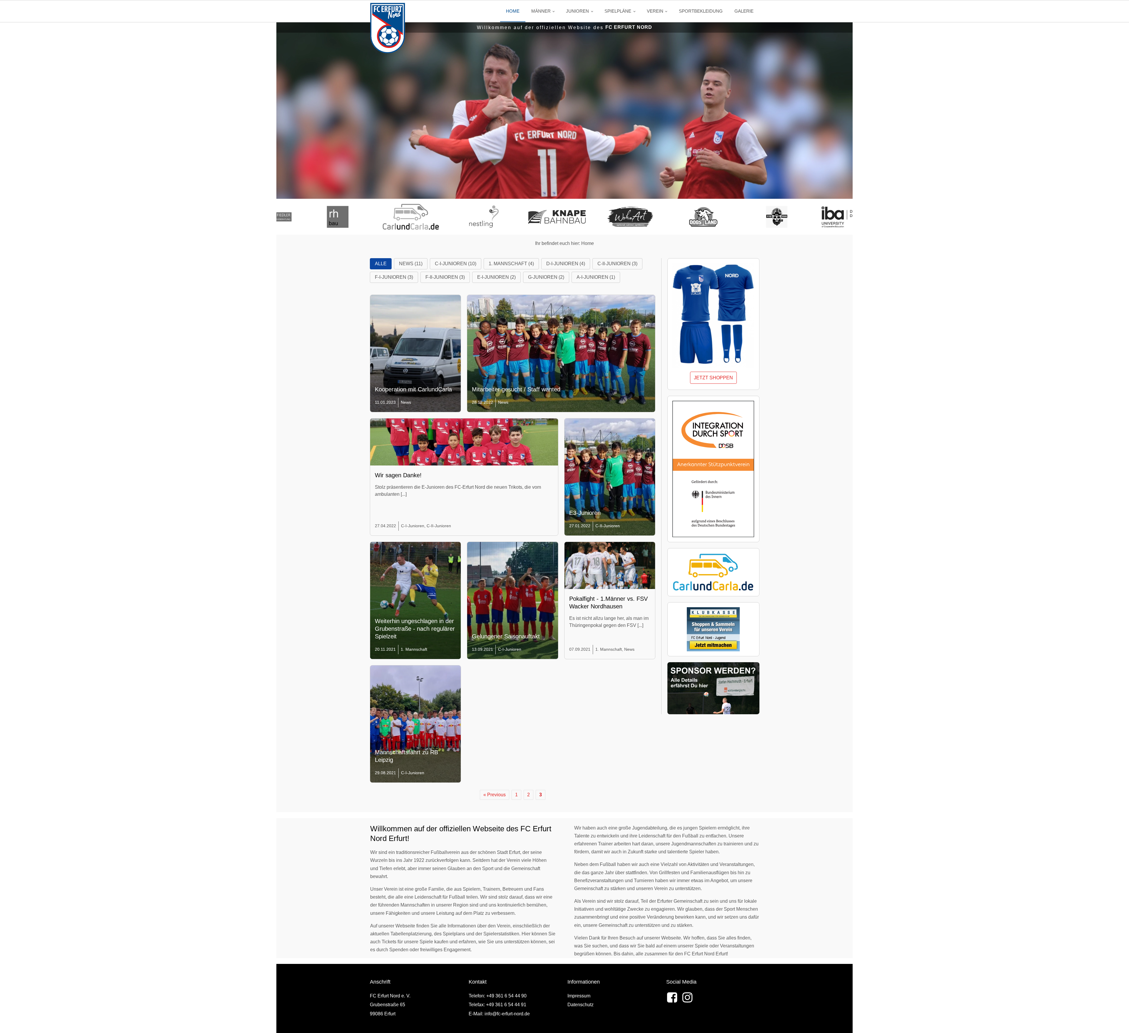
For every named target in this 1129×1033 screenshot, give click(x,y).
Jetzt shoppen (713, 377)
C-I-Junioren (412, 525)
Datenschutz (580, 1004)
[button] (381, 263)
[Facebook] (672, 997)
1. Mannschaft (414, 649)
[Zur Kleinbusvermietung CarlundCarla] (713, 572)
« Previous (494, 794)
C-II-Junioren (439, 525)
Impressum (578, 995)
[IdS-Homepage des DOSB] (713, 469)
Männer (541, 11)
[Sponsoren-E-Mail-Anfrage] (713, 688)
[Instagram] (687, 997)
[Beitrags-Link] (464, 469)
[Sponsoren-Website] (336, 216)
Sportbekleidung (701, 11)
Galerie (744, 11)
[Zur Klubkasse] (713, 629)
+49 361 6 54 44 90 (506, 995)
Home (513, 11)
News (406, 402)
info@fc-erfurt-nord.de (507, 1013)
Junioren (577, 11)
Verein (655, 11)
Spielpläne (617, 11)
